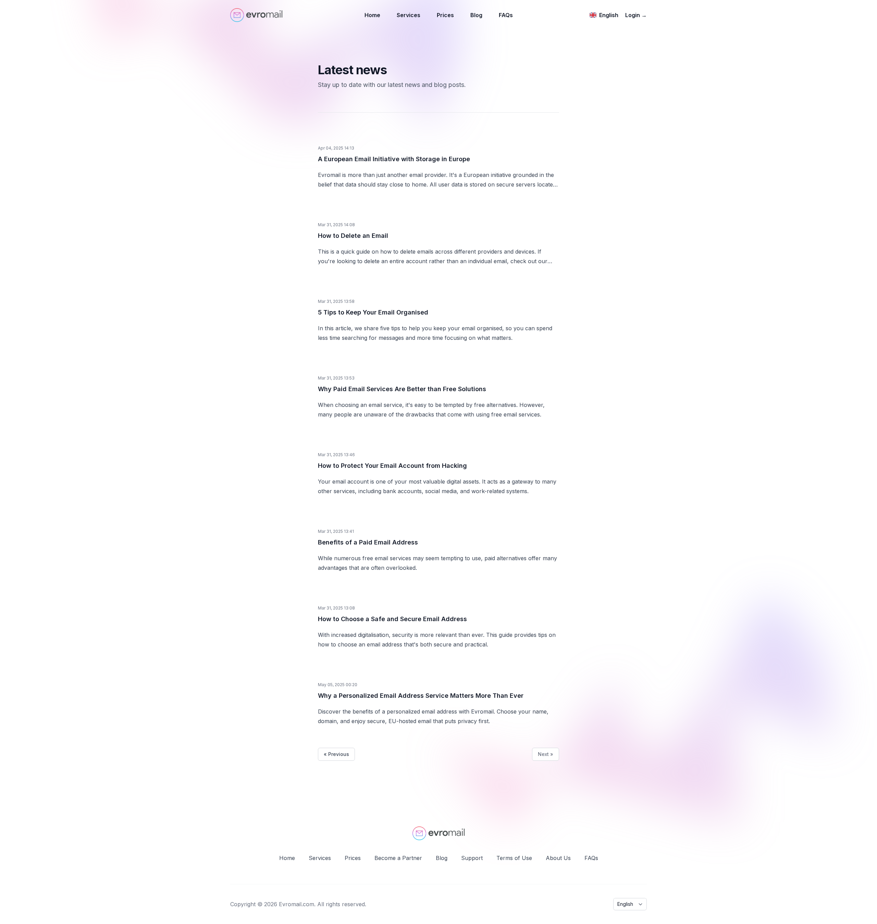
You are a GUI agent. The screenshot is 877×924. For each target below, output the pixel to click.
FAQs (506, 15)
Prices (445, 15)
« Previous (336, 754)
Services (408, 15)
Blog (476, 15)
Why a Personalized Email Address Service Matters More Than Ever (420, 695)
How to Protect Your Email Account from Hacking (392, 465)
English (608, 15)
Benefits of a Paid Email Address (368, 542)
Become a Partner (398, 858)
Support (472, 858)
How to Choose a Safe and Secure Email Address (392, 619)
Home (372, 15)
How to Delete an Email (353, 235)
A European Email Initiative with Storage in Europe (394, 159)
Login (636, 15)
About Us (558, 858)
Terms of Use (514, 858)
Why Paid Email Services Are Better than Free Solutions (402, 389)
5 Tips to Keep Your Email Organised (373, 312)
